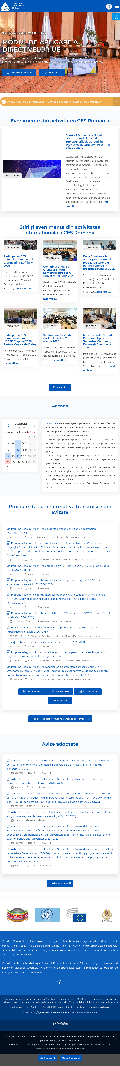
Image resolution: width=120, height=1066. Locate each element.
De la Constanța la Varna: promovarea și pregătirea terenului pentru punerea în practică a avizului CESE (99, 262)
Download (44, 537)
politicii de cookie (76, 1049)
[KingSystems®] (60, 1023)
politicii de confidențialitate (86, 1044)
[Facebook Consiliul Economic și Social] (59, 982)
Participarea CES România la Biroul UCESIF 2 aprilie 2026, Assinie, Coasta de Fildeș (20, 339)
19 (18, 456)
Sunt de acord (47, 1058)
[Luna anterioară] (8, 426)
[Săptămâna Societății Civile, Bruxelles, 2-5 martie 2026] (60, 319)
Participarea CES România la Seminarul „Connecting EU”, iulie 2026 (18, 261)
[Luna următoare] (34, 426)
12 (18, 449)
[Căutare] (109, 7)
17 (8, 456)
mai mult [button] (95, 101)
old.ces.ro (105, 1007)
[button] (116, 16)
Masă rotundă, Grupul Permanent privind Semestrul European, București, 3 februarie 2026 (97, 341)
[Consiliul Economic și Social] (5, 6)
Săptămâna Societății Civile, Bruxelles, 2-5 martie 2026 (57, 338)
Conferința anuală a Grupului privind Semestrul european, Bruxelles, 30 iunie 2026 (58, 271)
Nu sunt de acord (71, 1058)
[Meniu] (117, 6)
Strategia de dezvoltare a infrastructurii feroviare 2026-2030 (50, 642)
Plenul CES (51, 423)
